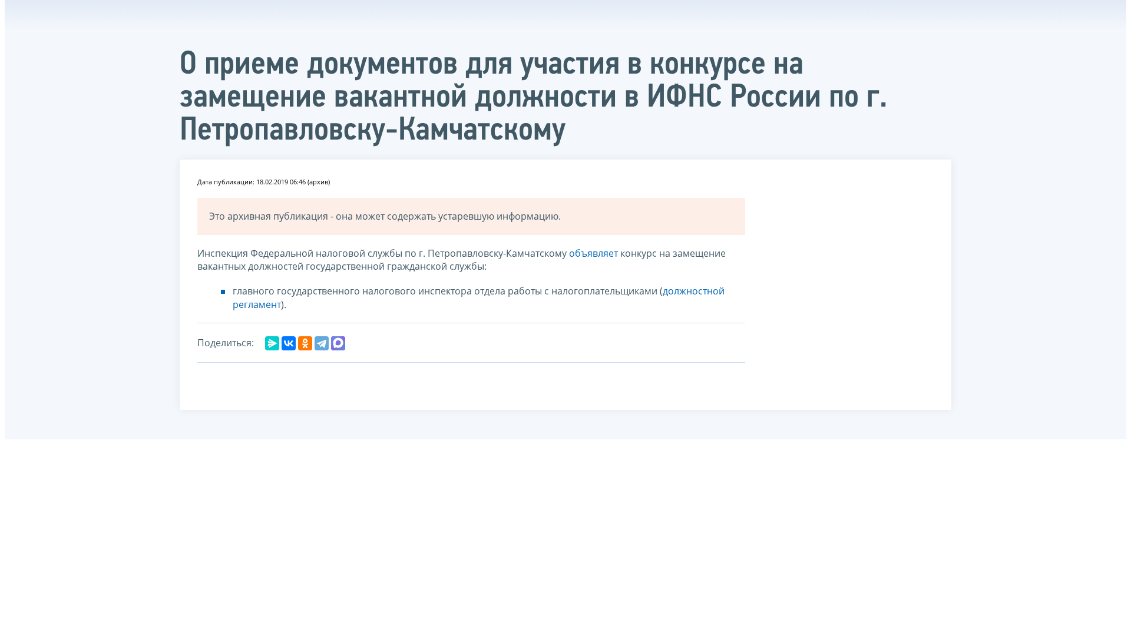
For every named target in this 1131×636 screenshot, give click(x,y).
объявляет (593, 253)
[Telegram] (322, 343)
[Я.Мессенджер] (272, 343)
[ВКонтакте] (289, 343)
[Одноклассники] (305, 343)
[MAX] (338, 343)
